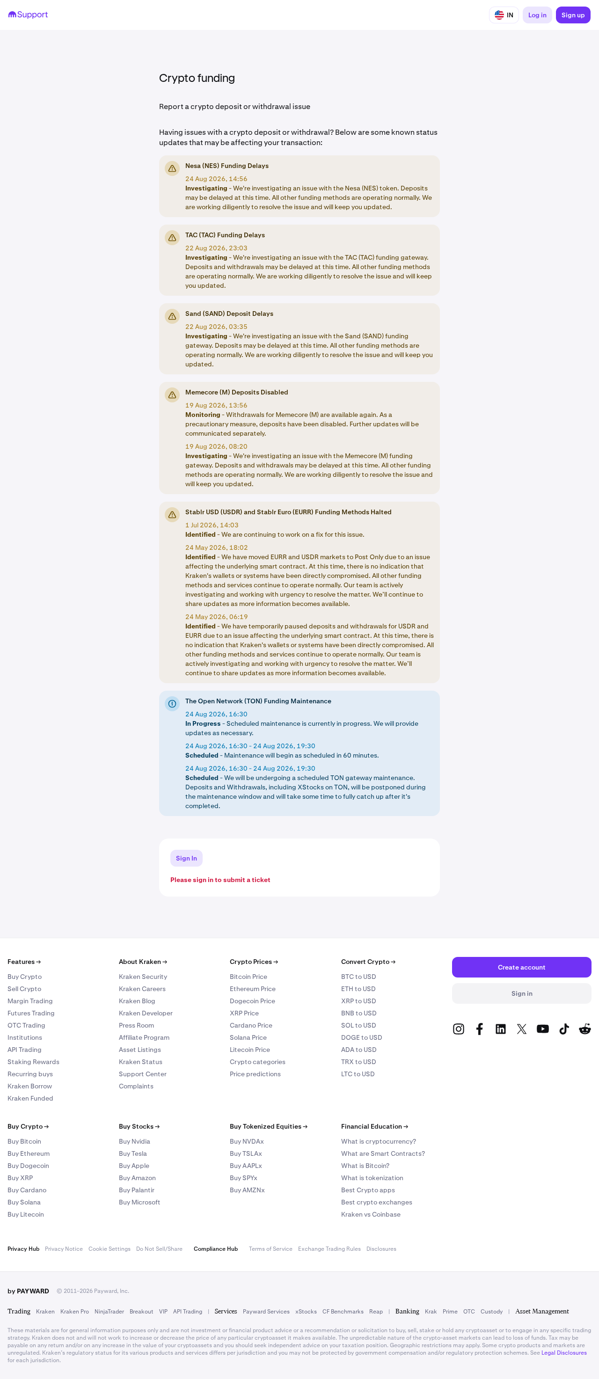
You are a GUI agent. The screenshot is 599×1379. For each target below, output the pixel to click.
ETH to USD (358, 989)
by (28, 1291)
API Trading (24, 1049)
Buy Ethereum (28, 1153)
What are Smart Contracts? (383, 1153)
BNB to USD (359, 1013)
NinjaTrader (109, 1311)
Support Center (143, 1074)
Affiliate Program (144, 1037)
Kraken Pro (74, 1311)
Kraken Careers (142, 989)
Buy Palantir (136, 1190)
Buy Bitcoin (24, 1141)
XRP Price (244, 1013)
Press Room (136, 1025)
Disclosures (381, 1249)
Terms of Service (270, 1249)
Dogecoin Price (252, 1001)
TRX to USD (358, 1062)
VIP (163, 1311)
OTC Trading (26, 1025)
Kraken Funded (30, 1098)
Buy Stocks (139, 1126)
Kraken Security (143, 976)
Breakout (141, 1311)
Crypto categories (257, 1062)
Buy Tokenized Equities (268, 1126)
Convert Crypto (368, 961)
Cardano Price (251, 1025)
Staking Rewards (33, 1062)
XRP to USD (358, 1001)
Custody (492, 1311)
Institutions (24, 1037)
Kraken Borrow (29, 1086)
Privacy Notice (64, 1249)
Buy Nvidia (134, 1141)
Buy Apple (134, 1165)
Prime (450, 1311)
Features (24, 961)
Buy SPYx (243, 1178)
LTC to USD (358, 1074)
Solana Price (248, 1037)
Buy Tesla (133, 1153)
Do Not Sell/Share (159, 1249)
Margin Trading (30, 1001)
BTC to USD (358, 976)
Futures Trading (31, 1013)
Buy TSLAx (246, 1153)
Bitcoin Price (248, 976)
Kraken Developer (146, 1013)
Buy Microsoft (140, 1202)
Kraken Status (140, 1062)
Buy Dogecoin (28, 1165)
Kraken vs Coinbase (371, 1214)
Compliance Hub (216, 1249)
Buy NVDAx (247, 1141)
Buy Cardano (26, 1190)
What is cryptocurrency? (378, 1141)
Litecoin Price (250, 1049)
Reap (376, 1311)
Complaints (136, 1086)
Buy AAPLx (246, 1165)
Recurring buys (30, 1074)
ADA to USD (359, 1049)
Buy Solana (24, 1202)
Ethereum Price (253, 989)
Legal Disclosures (564, 1353)
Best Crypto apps (368, 1190)
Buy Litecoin (25, 1214)
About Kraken (143, 961)
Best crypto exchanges (376, 1202)
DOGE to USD (361, 1037)
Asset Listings (140, 1049)
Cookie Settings (109, 1249)
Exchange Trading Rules (329, 1249)
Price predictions (255, 1074)
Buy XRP (20, 1178)
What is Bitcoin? (365, 1165)
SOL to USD (358, 1025)
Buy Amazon (137, 1178)
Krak (431, 1311)
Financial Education (374, 1126)
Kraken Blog (137, 1001)
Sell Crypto (24, 989)
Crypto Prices (254, 961)
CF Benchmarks (343, 1311)
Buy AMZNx (247, 1190)
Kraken (45, 1311)
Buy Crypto (24, 976)
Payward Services (266, 1311)
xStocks (306, 1311)
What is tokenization (372, 1178)
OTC (469, 1311)
